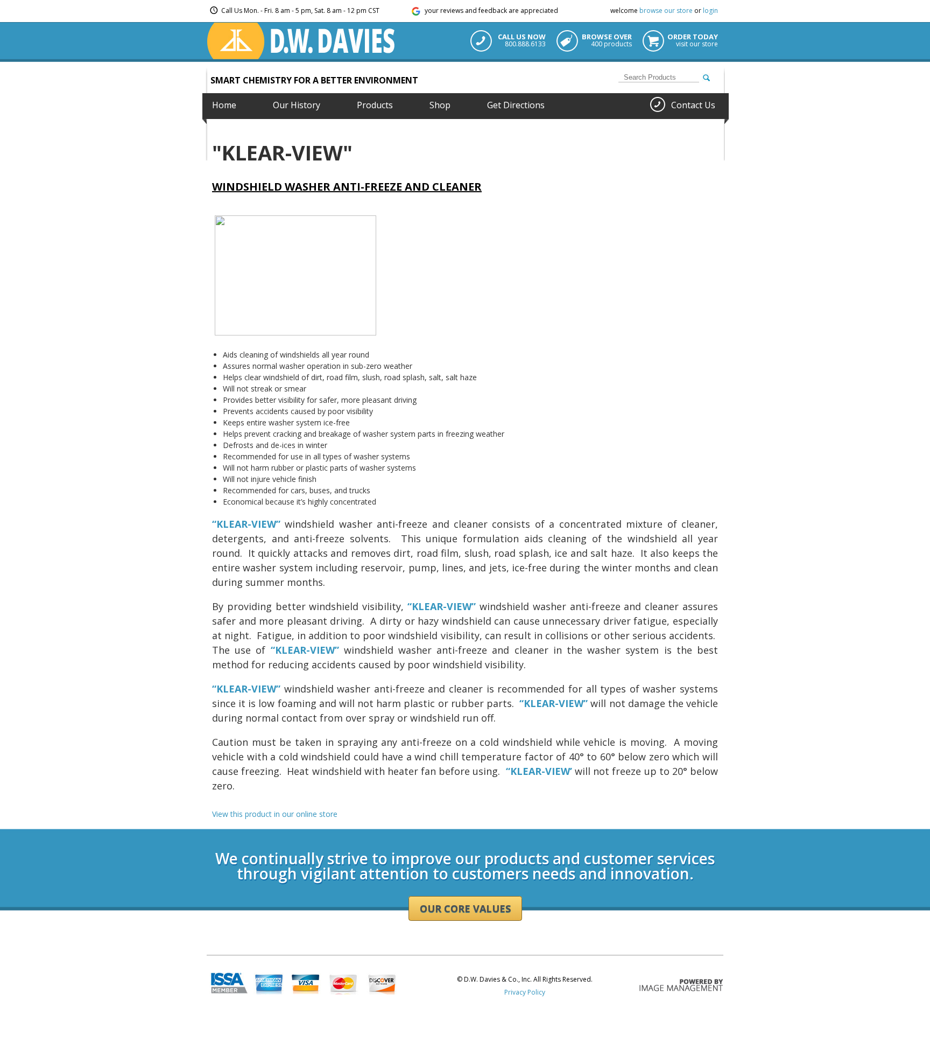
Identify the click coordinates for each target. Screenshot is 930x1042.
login (710, 10)
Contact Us (693, 105)
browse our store (666, 10)
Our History (296, 105)
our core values (465, 908)
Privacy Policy (524, 992)
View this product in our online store (274, 814)
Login (215, 825)
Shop (439, 105)
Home (224, 105)
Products (375, 105)
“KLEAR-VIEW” (305, 650)
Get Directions (516, 105)
